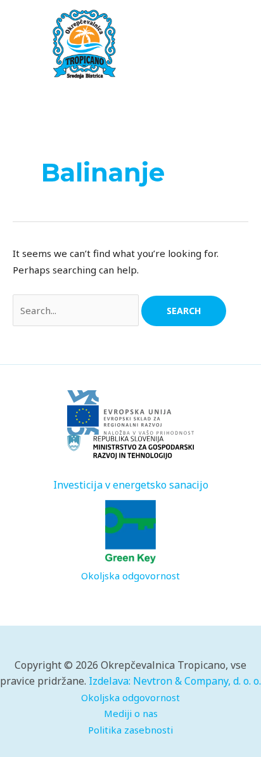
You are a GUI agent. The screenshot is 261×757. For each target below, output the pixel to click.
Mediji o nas (131, 713)
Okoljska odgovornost (130, 575)
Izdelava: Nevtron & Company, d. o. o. (175, 681)
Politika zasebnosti (130, 729)
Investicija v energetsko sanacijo (130, 485)
